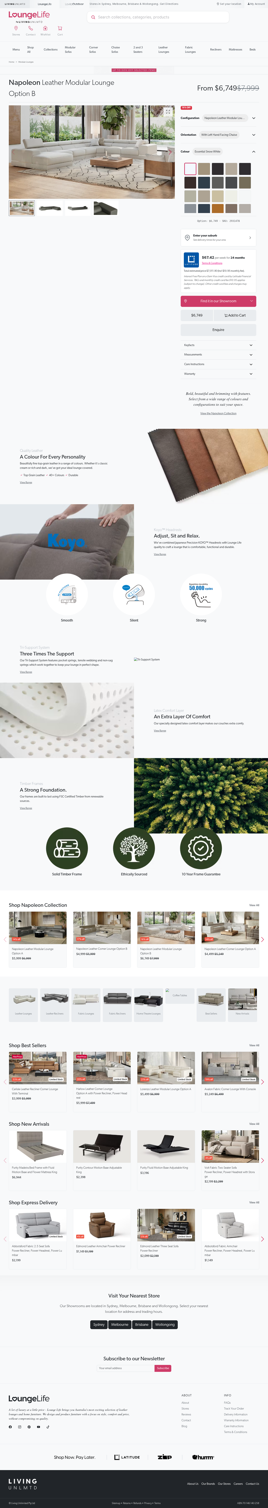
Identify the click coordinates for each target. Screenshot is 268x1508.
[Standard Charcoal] (231, 183)
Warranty (189, 373)
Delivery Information (235, 1414)
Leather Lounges (163, 49)
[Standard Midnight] (204, 183)
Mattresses (235, 49)
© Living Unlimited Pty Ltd (22, 1503)
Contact (186, 1420)
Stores (185, 1408)
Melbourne (119, 1325)
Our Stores (224, 1483)
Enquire (218, 330)
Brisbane (141, 1325)
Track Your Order (234, 1408)
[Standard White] (231, 196)
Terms (157, 1503)
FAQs (227, 1402)
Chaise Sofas (115, 49)
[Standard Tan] (218, 210)
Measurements (193, 354)
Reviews (186, 1414)
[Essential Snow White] (190, 169)
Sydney (98, 1325)
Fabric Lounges (190, 49)
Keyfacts (189, 345)
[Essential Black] (218, 169)
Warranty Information (236, 1420)
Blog (184, 1426)
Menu (16, 49)
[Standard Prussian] (204, 210)
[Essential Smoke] (204, 169)
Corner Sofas (93, 49)
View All (254, 905)
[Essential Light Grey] (231, 169)
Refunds (137, 1503)
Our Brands (208, 1483)
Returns (127, 1503)
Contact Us (252, 1483)
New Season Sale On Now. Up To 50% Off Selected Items (134, 4)
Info (227, 1395)
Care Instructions (194, 364)
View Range (26, 482)
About (187, 1395)
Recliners (216, 49)
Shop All (30, 49)
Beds (253, 49)
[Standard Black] (245, 169)
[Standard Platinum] (204, 196)
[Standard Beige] (218, 196)
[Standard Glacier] (190, 210)
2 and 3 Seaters (138, 49)
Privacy (148, 1503)
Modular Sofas (70, 49)
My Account (257, 4)
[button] (170, 152)
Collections (51, 49)
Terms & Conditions (212, 263)
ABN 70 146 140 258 (248, 1503)
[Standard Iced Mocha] (231, 210)
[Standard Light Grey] (190, 196)
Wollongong (165, 1325)
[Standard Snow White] (245, 196)
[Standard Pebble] (218, 183)
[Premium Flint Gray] (245, 210)
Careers (238, 1483)
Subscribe (163, 1368)
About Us (192, 1483)
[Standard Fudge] (245, 183)
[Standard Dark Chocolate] (190, 183)
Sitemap (116, 1503)
